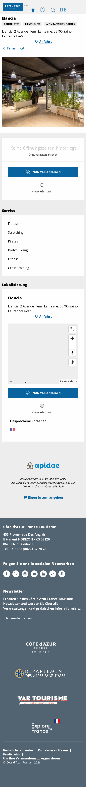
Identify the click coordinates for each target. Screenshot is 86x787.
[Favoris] (43, 10)
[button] (53, 10)
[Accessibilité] (33, 10)
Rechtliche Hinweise (18, 750)
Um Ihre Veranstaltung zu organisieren (31, 758)
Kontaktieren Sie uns (53, 750)
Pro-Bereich (11, 754)
